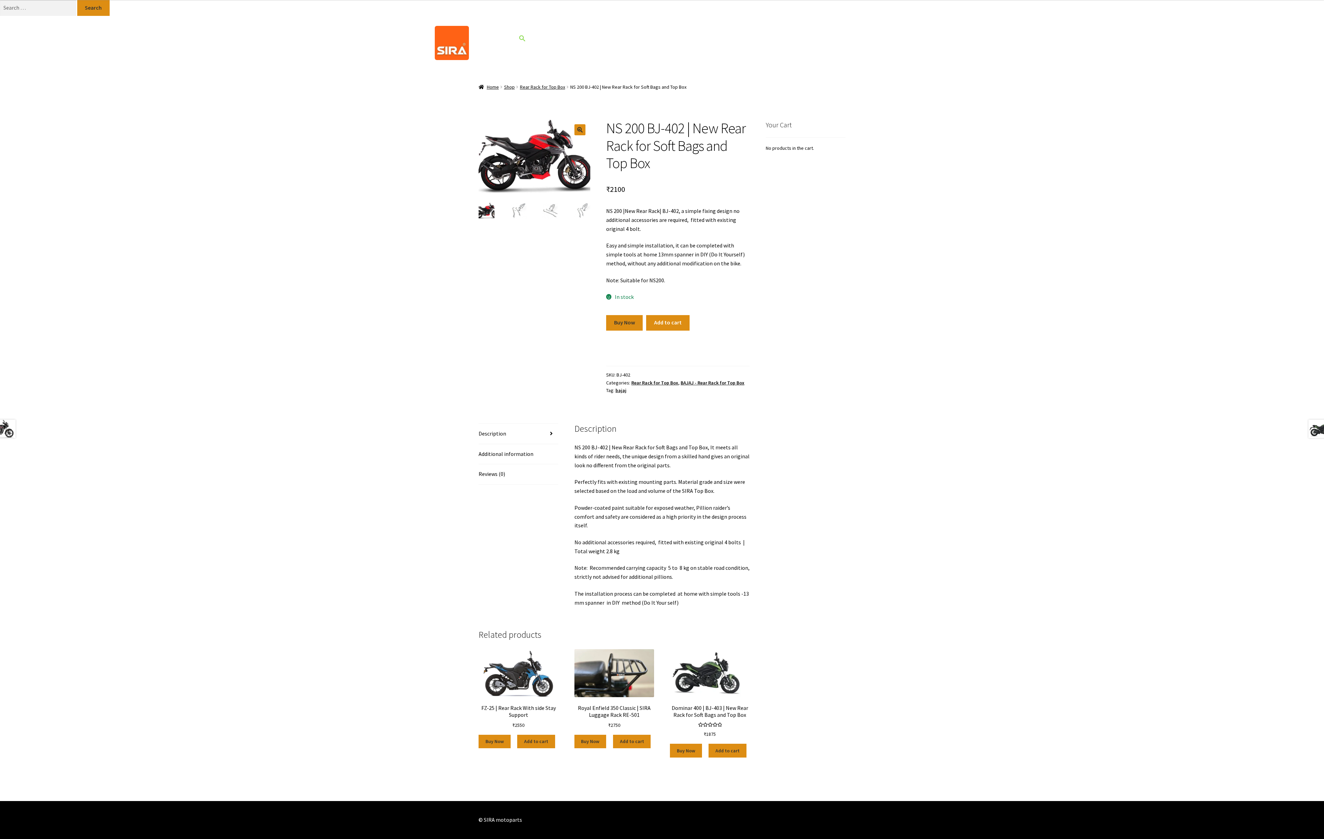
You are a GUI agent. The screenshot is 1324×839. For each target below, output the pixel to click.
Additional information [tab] (506, 453)
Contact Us (712, 42)
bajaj (620, 390)
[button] (522, 39)
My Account (750, 43)
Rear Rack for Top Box (542, 87)
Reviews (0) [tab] (492, 473)
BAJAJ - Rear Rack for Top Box (712, 383)
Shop (642, 42)
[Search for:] (38, 7)
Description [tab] (492, 433)
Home (618, 42)
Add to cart (668, 322)
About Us (670, 42)
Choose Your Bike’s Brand (562, 42)
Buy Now (624, 322)
